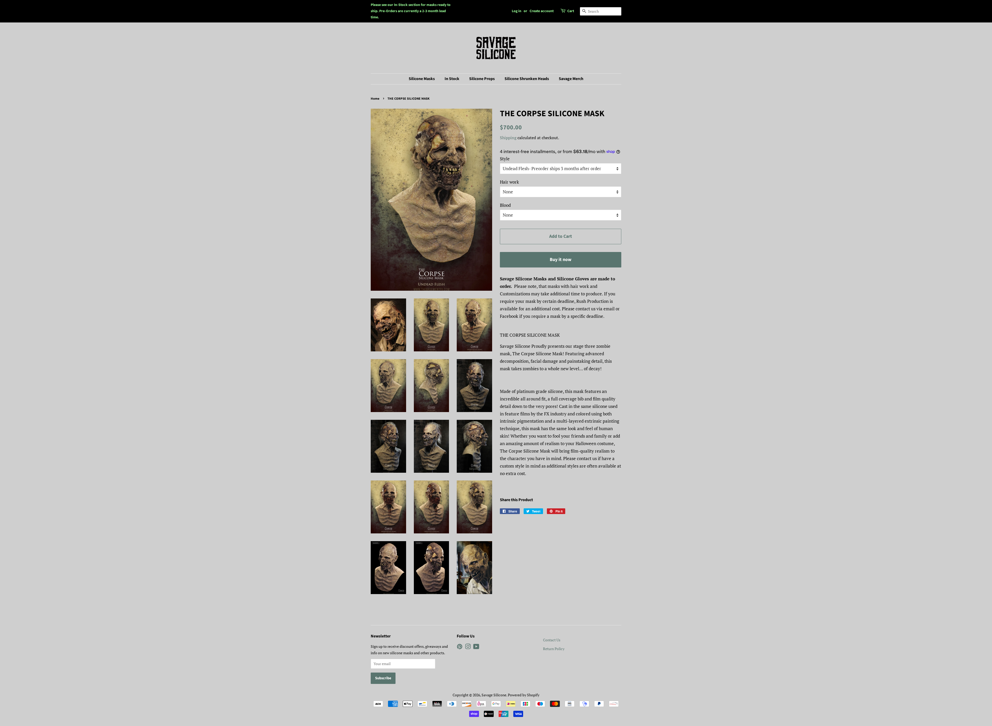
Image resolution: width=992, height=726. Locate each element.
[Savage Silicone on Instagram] (468, 647)
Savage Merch (571, 79)
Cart (570, 11)
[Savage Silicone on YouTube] (476, 647)
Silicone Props (482, 79)
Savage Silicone (494, 694)
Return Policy (553, 648)
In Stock (452, 79)
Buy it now (560, 259)
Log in (516, 11)
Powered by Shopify (523, 694)
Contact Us (551, 639)
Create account (542, 11)
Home (375, 98)
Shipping (508, 137)
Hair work (509, 182)
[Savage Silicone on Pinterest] (459, 647)
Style (505, 159)
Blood (505, 205)
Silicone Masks (422, 79)
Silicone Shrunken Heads (527, 79)
